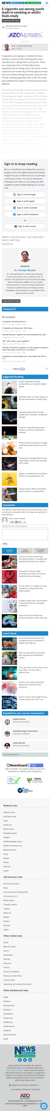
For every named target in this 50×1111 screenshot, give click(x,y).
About (5, 942)
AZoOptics (7, 1009)
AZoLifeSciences (9, 1034)
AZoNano (7, 1001)
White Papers (8, 829)
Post (5, 543)
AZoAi (5, 1039)
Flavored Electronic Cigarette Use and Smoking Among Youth (24, 335)
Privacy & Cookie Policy (12, 976)
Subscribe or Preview (21, 722)
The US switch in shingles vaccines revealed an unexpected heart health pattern (33, 588)
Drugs (5, 854)
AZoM (5, 997)
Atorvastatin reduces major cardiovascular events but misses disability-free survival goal (32, 573)
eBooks (6, 858)
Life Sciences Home (11, 884)
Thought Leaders (10, 833)
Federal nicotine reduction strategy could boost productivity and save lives (33, 445)
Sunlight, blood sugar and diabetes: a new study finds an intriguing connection (33, 603)
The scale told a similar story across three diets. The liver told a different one (33, 670)
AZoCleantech (9, 1005)
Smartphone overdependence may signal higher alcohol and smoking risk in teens (33, 460)
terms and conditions (14, 1070)
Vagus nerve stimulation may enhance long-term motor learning (33, 616)
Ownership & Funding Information (17, 984)
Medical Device (19, 719)
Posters (6, 862)
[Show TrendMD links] (47, 369)
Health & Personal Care (12, 846)
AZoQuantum (8, 1026)
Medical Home (9, 812)
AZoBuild (7, 1030)
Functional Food (9, 816)
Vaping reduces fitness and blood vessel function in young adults (32, 490)
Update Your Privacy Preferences (24, 1085)
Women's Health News (11, 240)
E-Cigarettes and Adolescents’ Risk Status (17, 328)
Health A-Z (7, 825)
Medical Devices (10, 850)
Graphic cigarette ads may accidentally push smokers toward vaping (32, 384)
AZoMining (7, 1022)
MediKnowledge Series (12, 841)
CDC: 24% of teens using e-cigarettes (15, 341)
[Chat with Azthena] (44, 1106)
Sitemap (6, 959)
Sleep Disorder (19, 743)
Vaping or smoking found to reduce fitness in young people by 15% (33, 474)
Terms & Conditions (11, 971)
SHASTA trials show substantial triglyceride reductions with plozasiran (31, 684)
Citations (8, 309)
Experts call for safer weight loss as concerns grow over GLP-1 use (33, 698)
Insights (6, 837)
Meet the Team (9, 946)
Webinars (7, 913)
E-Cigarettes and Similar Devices (14, 322)
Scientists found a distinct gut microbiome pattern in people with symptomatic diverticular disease (33, 559)
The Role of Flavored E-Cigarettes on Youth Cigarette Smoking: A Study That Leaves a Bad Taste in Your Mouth (25, 349)
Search (6, 951)
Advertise (7, 963)
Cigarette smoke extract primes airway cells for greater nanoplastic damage (33, 414)
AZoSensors (8, 1018)
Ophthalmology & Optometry (25, 731)
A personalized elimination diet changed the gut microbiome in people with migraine (31, 640)
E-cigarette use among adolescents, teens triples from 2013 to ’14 (24, 357)
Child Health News (17, 237)
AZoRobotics (8, 1014)
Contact (6, 967)
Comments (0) (7, 244)
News (5, 820)
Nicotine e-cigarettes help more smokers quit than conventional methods (31, 430)
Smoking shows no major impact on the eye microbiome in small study (33, 398)
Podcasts (7, 866)
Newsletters (8, 955)
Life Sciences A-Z (10, 896)
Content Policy (9, 980)
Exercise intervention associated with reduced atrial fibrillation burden (32, 655)
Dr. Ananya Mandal (25, 270)
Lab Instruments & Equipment (15, 892)
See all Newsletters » (11, 754)
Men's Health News (35, 237)
